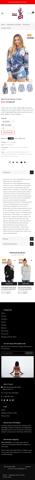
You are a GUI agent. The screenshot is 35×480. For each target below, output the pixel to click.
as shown (6, 121)
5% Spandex (22, 152)
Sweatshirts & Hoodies (14, 24)
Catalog (3, 325)
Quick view (14, 260)
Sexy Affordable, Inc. (20, 468)
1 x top (7, 152)
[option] (17, 57)
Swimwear (4, 319)
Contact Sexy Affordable (10, 393)
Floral (9, 156)
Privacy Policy (5, 416)
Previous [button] (4, 58)
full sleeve (15, 156)
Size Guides (4, 331)
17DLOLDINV (14, 152)
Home (3, 24)
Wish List (4, 328)
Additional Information (10, 244)
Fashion (3, 322)
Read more (9, 283)
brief (6, 156)
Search (3, 410)
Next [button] (28, 58)
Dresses (3, 316)
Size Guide (8, 125)
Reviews (5, 239)
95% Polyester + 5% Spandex (17, 154)
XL (3, 128)
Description (6, 172)
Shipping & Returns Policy (9, 413)
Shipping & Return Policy (8, 337)
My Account (5, 334)
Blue (2, 156)
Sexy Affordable (11, 142)
